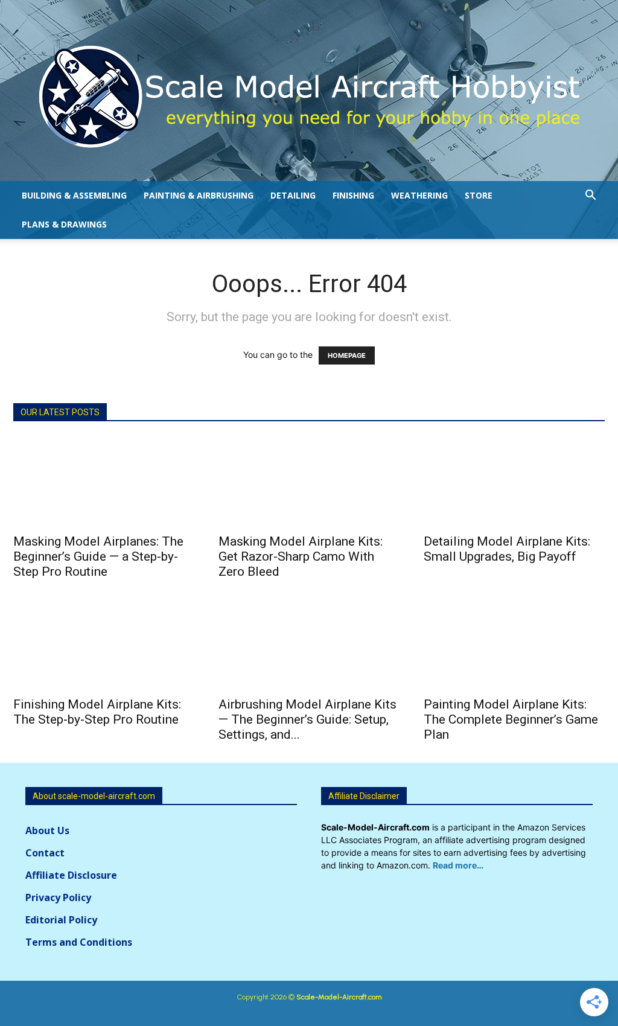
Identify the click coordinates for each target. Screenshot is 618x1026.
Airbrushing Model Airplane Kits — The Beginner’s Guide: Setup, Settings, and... (307, 719)
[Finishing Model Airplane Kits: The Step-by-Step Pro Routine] (103, 644)
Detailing (293, 195)
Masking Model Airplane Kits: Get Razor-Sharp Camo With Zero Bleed (300, 556)
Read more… (458, 865)
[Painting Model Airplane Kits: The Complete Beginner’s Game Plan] (514, 644)
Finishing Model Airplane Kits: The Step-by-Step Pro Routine (97, 712)
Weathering (419, 195)
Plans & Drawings (64, 224)
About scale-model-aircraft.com (94, 796)
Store (478, 195)
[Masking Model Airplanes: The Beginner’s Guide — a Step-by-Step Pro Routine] (103, 481)
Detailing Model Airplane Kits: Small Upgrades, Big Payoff (507, 549)
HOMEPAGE (347, 355)
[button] (590, 196)
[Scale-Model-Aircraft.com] (309, 96)
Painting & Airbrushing (198, 195)
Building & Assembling (74, 195)
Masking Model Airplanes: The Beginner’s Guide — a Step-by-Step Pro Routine (98, 556)
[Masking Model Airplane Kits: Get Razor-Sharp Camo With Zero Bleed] (309, 481)
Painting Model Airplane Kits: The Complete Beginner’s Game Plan (511, 719)
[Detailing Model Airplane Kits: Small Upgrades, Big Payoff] (514, 481)
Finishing (353, 195)
